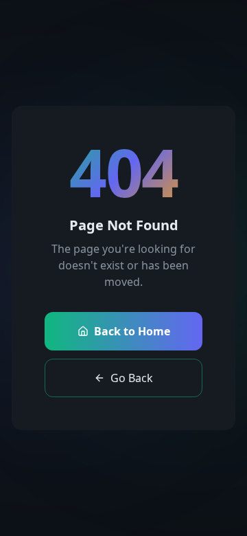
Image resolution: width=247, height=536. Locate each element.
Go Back (131, 378)
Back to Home (132, 331)
